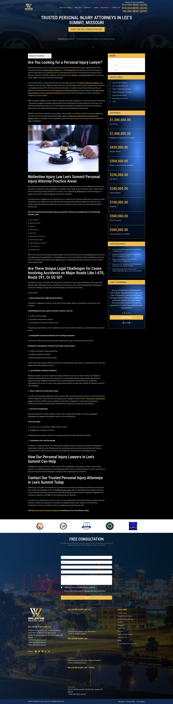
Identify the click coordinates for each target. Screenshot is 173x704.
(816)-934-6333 (37, 510)
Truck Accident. (35, 246)
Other (114, 101)
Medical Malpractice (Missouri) (122, 92)
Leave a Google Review (125, 634)
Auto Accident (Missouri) (120, 86)
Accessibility (141, 701)
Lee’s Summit (49, 70)
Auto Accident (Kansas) (119, 83)
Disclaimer (121, 701)
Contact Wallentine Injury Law (127, 643)
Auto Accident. (34, 220)
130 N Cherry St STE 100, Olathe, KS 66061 (45, 630)
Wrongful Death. (35, 249)
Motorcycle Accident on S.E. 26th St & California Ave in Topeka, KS (124, 260)
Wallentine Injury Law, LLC (66, 39)
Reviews (87, 7)
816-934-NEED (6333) (134, 8)
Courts (96, 7)
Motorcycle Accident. (36, 240)
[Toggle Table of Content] (48, 55)
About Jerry (121, 625)
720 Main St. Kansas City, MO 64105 (42, 633)
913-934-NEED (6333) (134, 4)
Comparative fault (35, 427)
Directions (71, 629)
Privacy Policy (130, 701)
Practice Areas (65, 7)
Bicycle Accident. (35, 223)
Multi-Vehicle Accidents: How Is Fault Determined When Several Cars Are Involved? (127, 270)
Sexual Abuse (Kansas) (119, 95)
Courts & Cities (122, 637)
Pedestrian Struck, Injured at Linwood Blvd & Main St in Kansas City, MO (126, 255)
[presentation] (124, 322)
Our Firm (77, 7)
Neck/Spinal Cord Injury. (37, 236)
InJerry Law (121, 628)
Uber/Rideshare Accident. (38, 243)
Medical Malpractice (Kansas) (121, 89)
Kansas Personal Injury (125, 616)
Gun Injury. (33, 233)
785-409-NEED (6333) (134, 11)
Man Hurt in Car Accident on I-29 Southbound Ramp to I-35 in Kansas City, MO (127, 265)
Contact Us (116, 7)
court (30, 194)
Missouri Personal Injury (125, 619)
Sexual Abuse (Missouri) (120, 98)
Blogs (119, 640)
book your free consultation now (86, 29)
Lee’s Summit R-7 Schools (50, 93)
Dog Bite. (33, 226)
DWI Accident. (34, 230)
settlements (81, 191)
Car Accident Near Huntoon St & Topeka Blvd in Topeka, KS (126, 250)
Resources (104, 7)
